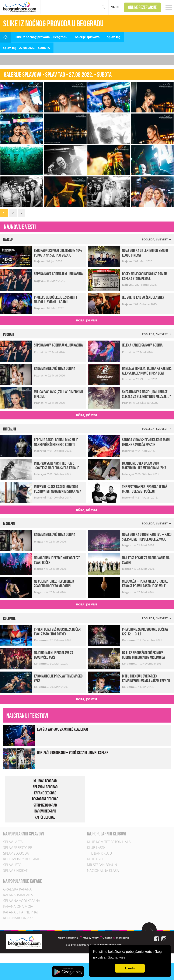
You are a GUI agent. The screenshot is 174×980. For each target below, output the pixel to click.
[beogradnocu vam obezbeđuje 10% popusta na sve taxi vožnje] (16, 256)
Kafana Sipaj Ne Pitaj (20, 912)
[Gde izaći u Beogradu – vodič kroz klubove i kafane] (19, 758)
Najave (39, 261)
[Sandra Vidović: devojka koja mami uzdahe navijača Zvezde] (104, 446)
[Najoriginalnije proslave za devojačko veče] (16, 658)
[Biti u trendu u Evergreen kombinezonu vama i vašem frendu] (104, 682)
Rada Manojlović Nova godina (54, 368)
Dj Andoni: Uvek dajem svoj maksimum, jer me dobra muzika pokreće (144, 468)
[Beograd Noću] (24, 941)
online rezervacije (142, 7)
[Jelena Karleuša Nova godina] (104, 351)
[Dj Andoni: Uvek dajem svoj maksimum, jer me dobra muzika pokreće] (104, 469)
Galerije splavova (87, 37)
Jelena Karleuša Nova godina (142, 345)
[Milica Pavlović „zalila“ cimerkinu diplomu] (16, 398)
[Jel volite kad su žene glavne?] (104, 303)
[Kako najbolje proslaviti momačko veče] (16, 682)
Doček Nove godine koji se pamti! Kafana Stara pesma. (144, 276)
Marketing (122, 937)
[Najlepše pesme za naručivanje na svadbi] (104, 564)
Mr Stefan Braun (102, 864)
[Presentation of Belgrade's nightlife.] (20, 7)
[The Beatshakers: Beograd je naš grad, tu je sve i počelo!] (104, 492)
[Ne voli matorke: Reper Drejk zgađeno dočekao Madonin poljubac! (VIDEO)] (16, 587)
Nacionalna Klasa (103, 870)
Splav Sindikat (15, 870)
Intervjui (40, 451)
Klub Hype (95, 859)
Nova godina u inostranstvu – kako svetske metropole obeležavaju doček (146, 539)
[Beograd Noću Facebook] (156, 939)
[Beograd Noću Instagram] (163, 939)
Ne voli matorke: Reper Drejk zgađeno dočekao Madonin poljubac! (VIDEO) (54, 586)
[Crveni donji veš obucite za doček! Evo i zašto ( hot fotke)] (16, 635)
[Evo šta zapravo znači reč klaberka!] (19, 735)
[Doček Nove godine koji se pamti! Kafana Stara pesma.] (104, 280)
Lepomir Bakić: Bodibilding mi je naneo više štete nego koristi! (56, 442)
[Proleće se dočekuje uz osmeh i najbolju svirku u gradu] (16, 303)
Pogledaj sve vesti (155, 239)
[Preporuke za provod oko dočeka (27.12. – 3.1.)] (104, 635)
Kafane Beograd (45, 793)
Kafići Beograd (45, 817)
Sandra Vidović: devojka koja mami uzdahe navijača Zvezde (146, 442)
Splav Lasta (13, 841)
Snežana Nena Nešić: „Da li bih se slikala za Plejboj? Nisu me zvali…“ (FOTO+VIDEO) (146, 396)
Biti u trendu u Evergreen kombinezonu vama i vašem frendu (146, 678)
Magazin (40, 541)
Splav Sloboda (16, 853)
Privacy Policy (90, 937)
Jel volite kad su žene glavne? (143, 297)
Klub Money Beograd (22, 859)
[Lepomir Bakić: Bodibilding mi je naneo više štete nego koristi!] (16, 446)
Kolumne (40, 640)
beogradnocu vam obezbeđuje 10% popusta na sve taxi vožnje (58, 252)
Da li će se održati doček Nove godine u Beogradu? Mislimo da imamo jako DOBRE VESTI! (143, 657)
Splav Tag (113, 37)
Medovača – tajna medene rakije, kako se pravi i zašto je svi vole (145, 583)
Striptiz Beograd (45, 805)
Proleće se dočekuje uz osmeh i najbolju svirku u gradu (55, 299)
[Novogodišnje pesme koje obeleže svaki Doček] (16, 564)
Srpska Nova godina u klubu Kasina (58, 273)
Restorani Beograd (45, 799)
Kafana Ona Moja (18, 906)
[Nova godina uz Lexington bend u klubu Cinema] (104, 256)
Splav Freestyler (17, 847)
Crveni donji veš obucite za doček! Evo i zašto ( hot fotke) (57, 631)
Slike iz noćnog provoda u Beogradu (41, 37)
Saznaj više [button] (116, 957)
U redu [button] (130, 968)
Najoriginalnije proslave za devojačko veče (53, 655)
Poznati (39, 352)
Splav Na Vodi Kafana (21, 900)
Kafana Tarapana (18, 895)
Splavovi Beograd (45, 786)
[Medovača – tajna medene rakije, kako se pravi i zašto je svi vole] (104, 587)
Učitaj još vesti (87, 320)
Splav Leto (12, 864)
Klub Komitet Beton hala (109, 841)
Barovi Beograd (45, 811)
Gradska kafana (17, 889)
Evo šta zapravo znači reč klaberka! (62, 729)
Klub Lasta (96, 847)
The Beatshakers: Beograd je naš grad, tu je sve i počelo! (144, 489)
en (117, 7)
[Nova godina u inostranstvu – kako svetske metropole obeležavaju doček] (104, 540)
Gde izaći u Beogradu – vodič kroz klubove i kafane (72, 752)
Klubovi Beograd (45, 780)
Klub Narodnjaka (18, 918)
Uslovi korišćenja (68, 937)
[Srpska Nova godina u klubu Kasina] (16, 280)
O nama (107, 937)
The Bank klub (99, 853)
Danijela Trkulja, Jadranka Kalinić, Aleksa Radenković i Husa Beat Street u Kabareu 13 (147, 373)
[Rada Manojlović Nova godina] (16, 374)
